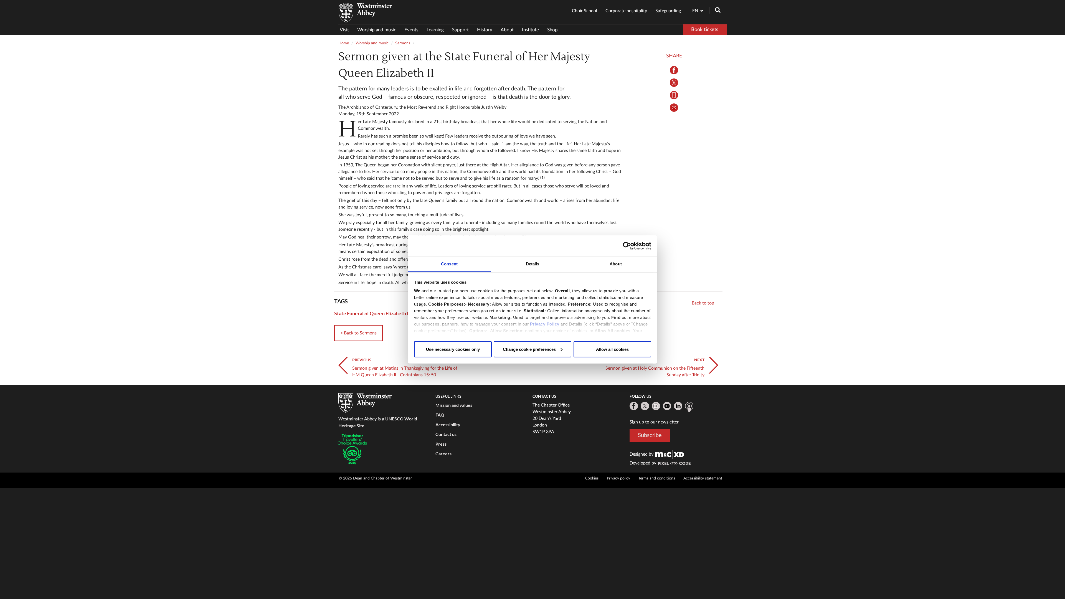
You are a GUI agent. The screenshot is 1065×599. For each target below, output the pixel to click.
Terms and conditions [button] (656, 478)
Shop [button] (552, 29)
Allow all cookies (612, 349)
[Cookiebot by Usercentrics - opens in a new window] (627, 246)
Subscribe (650, 435)
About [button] (507, 29)
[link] (669, 454)
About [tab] (616, 264)
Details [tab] (532, 264)
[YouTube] (667, 406)
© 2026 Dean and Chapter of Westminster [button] (375, 478)
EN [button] (695, 11)
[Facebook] (634, 406)
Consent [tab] (449, 264)
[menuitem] (346, 30)
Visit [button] (344, 29)
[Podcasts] (689, 407)
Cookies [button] (592, 478)
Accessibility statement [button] (702, 478)
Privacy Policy (544, 324)
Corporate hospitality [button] (626, 11)
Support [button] (460, 29)
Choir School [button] (584, 11)
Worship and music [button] (376, 29)
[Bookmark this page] (674, 95)
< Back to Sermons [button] (358, 333)
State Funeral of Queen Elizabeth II (372, 313)
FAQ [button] (439, 414)
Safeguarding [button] (668, 11)
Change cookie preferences (529, 349)
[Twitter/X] (645, 406)
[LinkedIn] (678, 406)
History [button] (484, 29)
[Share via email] (674, 107)
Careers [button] (443, 453)
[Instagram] (656, 406)
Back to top (703, 303)
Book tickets (704, 29)
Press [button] (441, 443)
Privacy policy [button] (618, 478)
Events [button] (411, 29)
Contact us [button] (446, 434)
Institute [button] (530, 29)
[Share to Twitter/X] (674, 82)
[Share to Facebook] (674, 70)
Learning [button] (435, 29)
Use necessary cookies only (453, 349)
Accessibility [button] (447, 424)
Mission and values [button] (453, 405)
